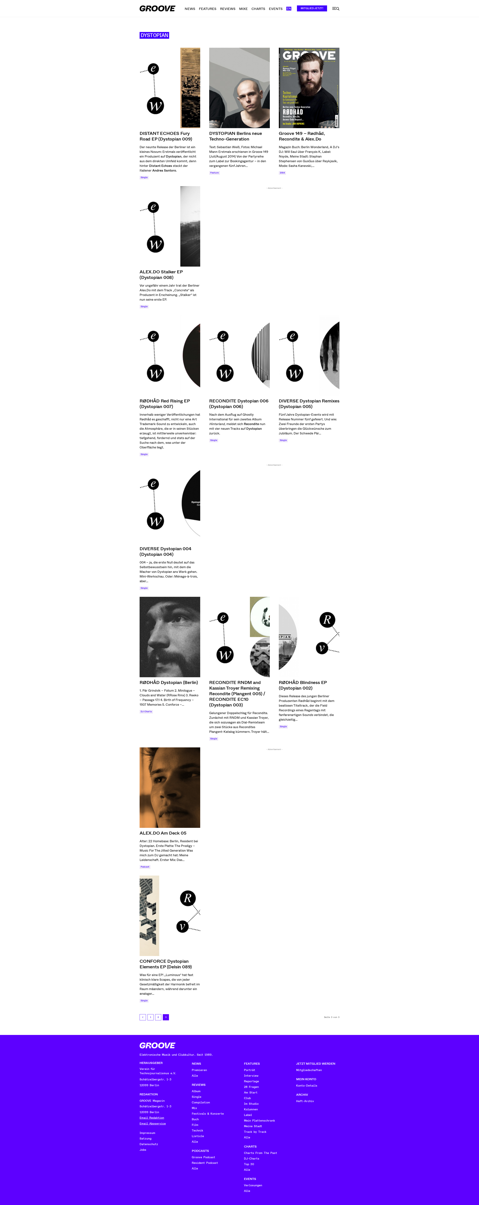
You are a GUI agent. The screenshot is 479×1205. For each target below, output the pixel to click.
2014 (282, 172)
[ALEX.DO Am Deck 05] (170, 787)
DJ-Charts (146, 711)
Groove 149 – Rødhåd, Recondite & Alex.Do (302, 136)
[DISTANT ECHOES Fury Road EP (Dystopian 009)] (170, 88)
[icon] (335, 8)
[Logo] (158, 8)
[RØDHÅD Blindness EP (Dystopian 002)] (309, 637)
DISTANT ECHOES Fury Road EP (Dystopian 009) (166, 136)
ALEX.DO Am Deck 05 (163, 833)
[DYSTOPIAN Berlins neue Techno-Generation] (239, 88)
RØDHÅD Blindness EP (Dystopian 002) (303, 685)
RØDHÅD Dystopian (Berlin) (169, 682)
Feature (214, 172)
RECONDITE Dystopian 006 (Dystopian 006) (238, 404)
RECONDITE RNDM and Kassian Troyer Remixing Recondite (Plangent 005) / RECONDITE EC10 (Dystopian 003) (237, 693)
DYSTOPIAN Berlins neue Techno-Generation (235, 136)
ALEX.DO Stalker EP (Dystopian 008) (161, 275)
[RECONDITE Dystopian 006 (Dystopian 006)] (239, 355)
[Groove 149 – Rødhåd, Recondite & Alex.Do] (309, 88)
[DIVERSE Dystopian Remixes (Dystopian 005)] (309, 355)
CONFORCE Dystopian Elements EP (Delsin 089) (166, 964)
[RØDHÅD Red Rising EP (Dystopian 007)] (170, 355)
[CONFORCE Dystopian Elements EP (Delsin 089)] (170, 916)
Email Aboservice (153, 1123)
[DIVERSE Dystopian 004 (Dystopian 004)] (170, 503)
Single (144, 177)
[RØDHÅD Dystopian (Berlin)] (170, 637)
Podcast (145, 866)
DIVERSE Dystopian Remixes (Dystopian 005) (309, 404)
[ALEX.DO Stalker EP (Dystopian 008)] (170, 226)
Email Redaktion (152, 1118)
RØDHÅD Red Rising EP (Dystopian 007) (165, 404)
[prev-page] (143, 1017)
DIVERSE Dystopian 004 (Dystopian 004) (165, 552)
